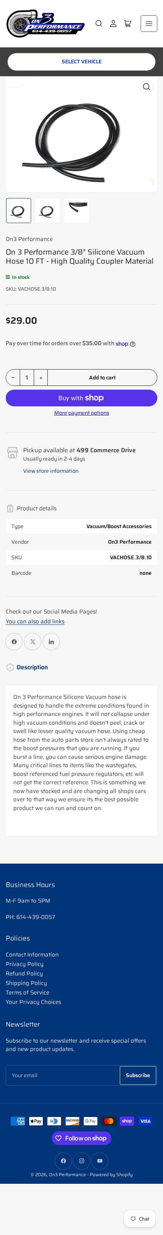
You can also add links (35, 621)
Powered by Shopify (111, 1174)
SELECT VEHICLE (82, 61)
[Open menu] (149, 23)
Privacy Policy (25, 964)
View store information (50, 471)
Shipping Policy (26, 983)
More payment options (81, 413)
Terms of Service (27, 992)
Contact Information (32, 954)
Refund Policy (24, 973)
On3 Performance (29, 239)
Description (32, 667)
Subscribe (138, 1075)
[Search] (99, 23)
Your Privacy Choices (33, 1002)
